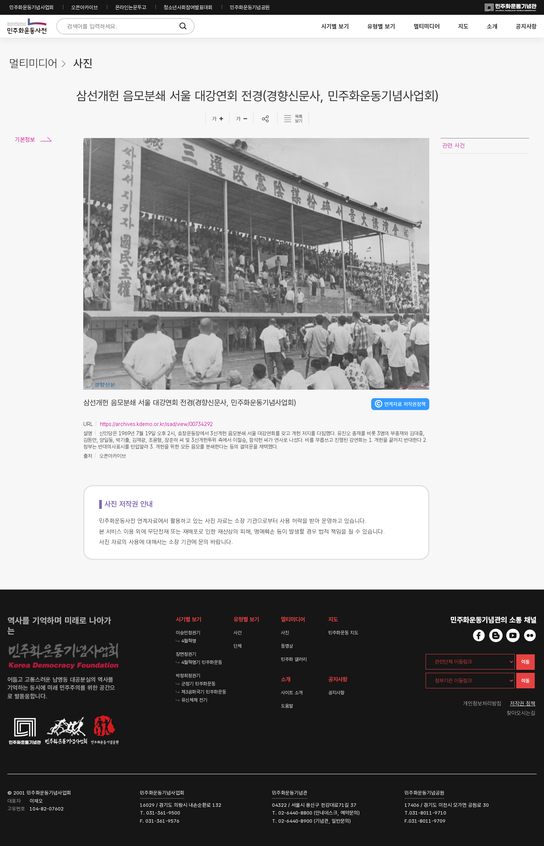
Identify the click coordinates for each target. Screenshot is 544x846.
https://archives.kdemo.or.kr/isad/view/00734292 (156, 424)
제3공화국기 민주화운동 (203, 692)
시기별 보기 (335, 26)
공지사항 (526, 26)
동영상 (287, 646)
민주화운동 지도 (343, 632)
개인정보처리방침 (482, 703)
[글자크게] (217, 119)
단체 (238, 646)
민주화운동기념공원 (250, 7)
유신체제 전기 (194, 700)
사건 (238, 632)
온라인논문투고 (130, 7)
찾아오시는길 (521, 713)
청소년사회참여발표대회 (188, 7)
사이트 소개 (292, 692)
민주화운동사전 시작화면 (26, 26)
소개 (492, 26)
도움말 (287, 706)
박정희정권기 (188, 675)
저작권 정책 (522, 703)
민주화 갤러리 (294, 659)
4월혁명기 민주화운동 (201, 662)
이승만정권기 (188, 632)
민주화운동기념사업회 (31, 7)
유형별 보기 (381, 26)
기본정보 (25, 140)
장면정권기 (186, 654)
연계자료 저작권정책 (405, 404)
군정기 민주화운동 (198, 683)
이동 (525, 662)
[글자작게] (241, 119)
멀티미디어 (427, 26)
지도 (463, 26)
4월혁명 (188, 641)
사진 (285, 632)
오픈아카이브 (84, 7)
